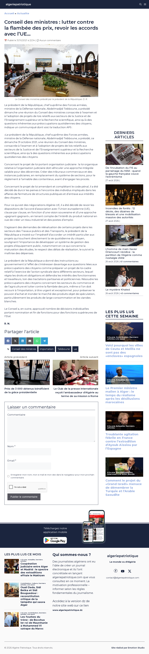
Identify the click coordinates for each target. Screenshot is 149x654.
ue (75, 349)
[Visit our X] (129, 571)
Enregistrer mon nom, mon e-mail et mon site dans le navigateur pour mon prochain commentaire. (52, 476)
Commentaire (16, 414)
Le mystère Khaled (117, 289)
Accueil (9, 13)
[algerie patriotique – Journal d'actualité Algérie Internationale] (18, 4)
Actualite (23, 13)
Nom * (11, 446)
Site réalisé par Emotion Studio (128, 647)
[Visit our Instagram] (122, 571)
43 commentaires (129, 293)
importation (47, 349)
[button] (140, 4)
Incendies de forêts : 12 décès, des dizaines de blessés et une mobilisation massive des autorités (122, 213)
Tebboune (63, 349)
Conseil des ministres (24, 349)
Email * (11, 460)
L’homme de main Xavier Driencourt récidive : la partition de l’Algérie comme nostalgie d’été (123, 253)
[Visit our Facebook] (115, 571)
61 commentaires (129, 261)
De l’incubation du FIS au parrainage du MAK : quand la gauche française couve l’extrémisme (122, 172)
